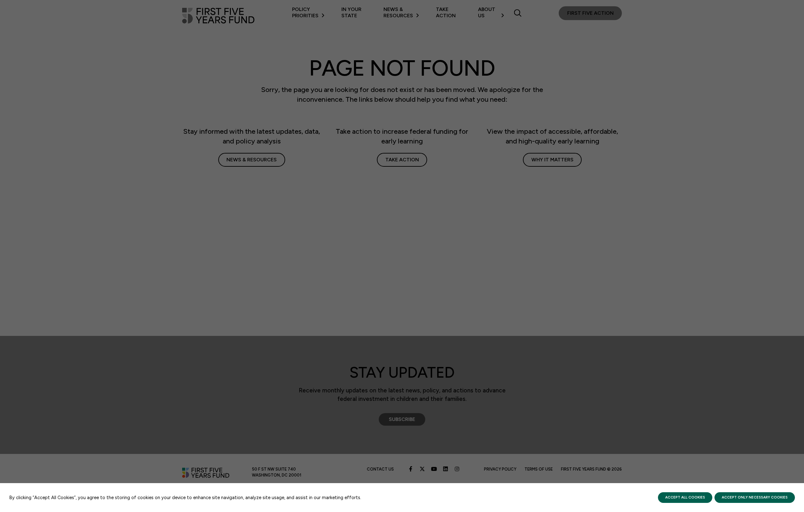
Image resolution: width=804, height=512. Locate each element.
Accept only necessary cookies (755, 497)
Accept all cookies (685, 497)
